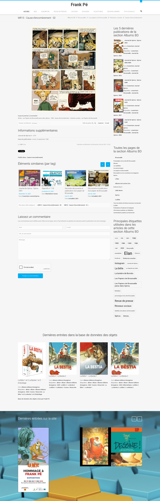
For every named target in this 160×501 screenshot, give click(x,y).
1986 (136, 243)
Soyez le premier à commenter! (27, 116)
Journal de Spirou (132, 263)
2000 (120, 135)
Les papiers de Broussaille (121, 170)
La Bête (117, 199)
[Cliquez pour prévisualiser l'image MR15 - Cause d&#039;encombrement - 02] (64, 69)
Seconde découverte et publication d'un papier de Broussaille (74, 190)
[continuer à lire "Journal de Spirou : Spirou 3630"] (118, 105)
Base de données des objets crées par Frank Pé (34, 399)
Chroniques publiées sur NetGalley (123, 210)
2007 (120, 115)
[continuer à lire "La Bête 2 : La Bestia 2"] (63, 358)
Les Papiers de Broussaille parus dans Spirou (36, 118)
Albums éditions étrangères (31, 387)
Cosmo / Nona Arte (36, 392)
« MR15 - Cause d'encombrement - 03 (49, 205)
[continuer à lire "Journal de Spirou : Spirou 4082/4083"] (118, 66)
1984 (123, 243)
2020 (120, 55)
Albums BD (45, 11)
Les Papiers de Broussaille (89, 118)
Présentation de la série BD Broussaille (124, 161)
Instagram (119, 263)
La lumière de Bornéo (124, 273)
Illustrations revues (51, 194)
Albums (116, 163)
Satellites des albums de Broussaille (125, 311)
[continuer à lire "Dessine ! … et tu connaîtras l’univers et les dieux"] (126, 446)
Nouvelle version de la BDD (63, 432)
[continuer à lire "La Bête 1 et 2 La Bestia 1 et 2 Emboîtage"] (32, 360)
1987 (116, 248)
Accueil (26, 11)
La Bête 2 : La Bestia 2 (57, 376)
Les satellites (117, 166)
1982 (134, 238)
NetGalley (117, 291)
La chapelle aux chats (132, 268)
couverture (134, 51)
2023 (58, 385)
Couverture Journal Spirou (30, 196)
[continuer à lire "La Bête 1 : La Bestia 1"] (94, 358)
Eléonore (137, 253)
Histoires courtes (75, 118)
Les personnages (118, 168)
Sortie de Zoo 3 (118, 187)
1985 (52, 118)
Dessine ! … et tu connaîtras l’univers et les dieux (125, 472)
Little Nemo (119, 190)
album (28, 389)
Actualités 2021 (73, 198)
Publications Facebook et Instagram (124, 208)
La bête (119, 268)
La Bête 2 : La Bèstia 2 (56, 387)
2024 (27, 392)
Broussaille (127, 53)
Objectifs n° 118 (48, 188)
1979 (116, 238)
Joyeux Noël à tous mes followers (93, 471)
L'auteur (74, 11)
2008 (120, 95)
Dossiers (85, 11)
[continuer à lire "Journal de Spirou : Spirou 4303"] (118, 46)
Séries (20, 118)
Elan (128, 253)
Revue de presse (60, 11)
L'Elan (117, 179)
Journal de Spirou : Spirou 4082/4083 (132, 61)
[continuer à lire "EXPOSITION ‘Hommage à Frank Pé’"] (33, 459)
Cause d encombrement (35, 157)
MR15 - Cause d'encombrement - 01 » (76, 205)
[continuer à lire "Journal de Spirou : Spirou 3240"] (118, 126)
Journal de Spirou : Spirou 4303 (132, 42)
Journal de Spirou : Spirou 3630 (132, 101)
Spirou (117, 195)
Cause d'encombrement (62, 118)
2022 (89, 385)
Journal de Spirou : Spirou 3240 (132, 121)
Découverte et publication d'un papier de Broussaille (98, 189)
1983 (117, 243)
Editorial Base (127, 385)
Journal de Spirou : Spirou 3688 (132, 81)
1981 (127, 238)
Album (32, 389)
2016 (120, 75)
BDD (35, 11)
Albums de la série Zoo (122, 183)
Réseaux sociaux (123, 306)
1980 (121, 238)
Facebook (117, 258)
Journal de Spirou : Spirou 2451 (28, 189)
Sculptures (98, 11)
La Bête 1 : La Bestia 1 (88, 376)
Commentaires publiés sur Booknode (124, 212)
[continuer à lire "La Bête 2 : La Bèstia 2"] (125, 358)
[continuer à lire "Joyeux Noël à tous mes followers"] (95, 446)
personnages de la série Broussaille (125, 296)
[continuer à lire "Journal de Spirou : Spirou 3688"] (118, 85)
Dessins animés (113, 11)
